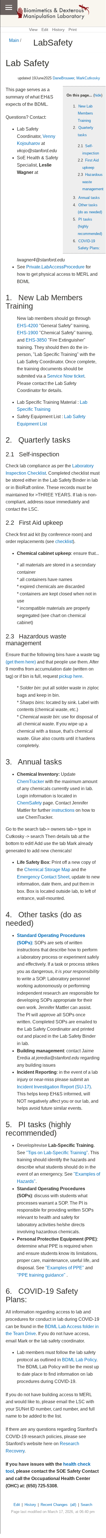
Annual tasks (89, 198)
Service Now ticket (65, 376)
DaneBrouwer (63, 78)
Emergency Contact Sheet (43, 877)
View (33, 30)
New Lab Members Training (85, 113)
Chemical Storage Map (47, 869)
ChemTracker (30, 781)
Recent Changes (54, 1505)
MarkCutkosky (88, 78)
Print (73, 30)
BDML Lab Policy (79, 1359)
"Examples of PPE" (64, 1267)
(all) (73, 1505)
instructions (63, 810)
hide (97, 95)
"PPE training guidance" (41, 1275)
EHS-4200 (27, 325)
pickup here (70, 676)
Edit (44, 30)
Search (86, 1505)
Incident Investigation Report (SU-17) (54, 1086)
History (58, 30)
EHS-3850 (36, 340)
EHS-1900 (27, 332)
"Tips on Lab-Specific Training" (57, 1152)
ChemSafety (29, 803)
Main (14, 40)
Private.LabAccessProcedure (55, 266)
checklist (64, 541)
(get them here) (21, 662)
